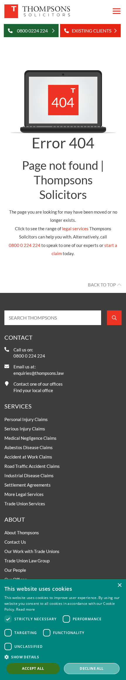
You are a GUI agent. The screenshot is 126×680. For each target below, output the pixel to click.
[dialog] (63, 629)
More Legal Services (24, 494)
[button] (63, 656)
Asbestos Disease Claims (28, 447)
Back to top (102, 284)
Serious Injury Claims (24, 428)
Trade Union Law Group (27, 560)
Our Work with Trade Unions (31, 551)
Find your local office (33, 390)
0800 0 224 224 (24, 245)
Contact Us (15, 542)
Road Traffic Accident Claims (32, 466)
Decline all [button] (91, 668)
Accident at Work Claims (28, 456)
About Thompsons (21, 532)
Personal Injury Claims (26, 419)
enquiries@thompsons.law (38, 373)
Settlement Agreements (27, 484)
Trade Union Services (24, 503)
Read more (25, 609)
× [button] (119, 585)
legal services (75, 228)
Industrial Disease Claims (29, 475)
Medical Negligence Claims (30, 438)
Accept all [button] (33, 668)
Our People (15, 570)
